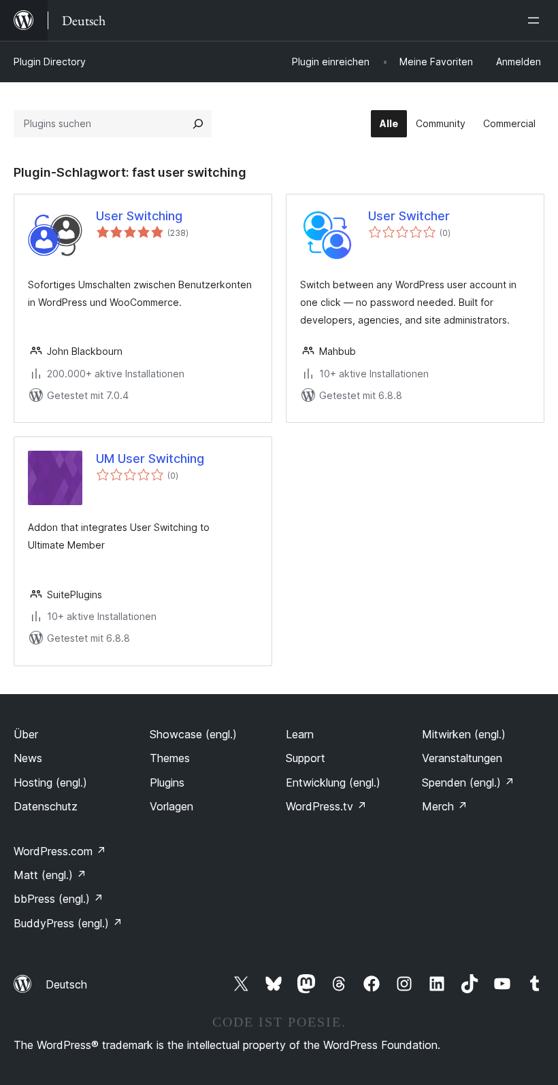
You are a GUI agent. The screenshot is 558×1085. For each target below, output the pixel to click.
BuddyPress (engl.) (68, 923)
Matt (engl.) (50, 875)
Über (26, 734)
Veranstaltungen (462, 758)
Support (305, 758)
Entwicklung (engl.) (333, 782)
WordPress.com (60, 851)
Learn (300, 734)
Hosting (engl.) (50, 782)
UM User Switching (150, 458)
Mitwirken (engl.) (464, 734)
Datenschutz (46, 806)
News (28, 758)
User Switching (139, 216)
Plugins (167, 782)
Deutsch (66, 984)
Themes (170, 758)
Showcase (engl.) (193, 734)
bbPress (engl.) (58, 899)
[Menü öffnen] (536, 20)
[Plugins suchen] (198, 123)
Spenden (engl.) (468, 782)
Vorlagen (171, 806)
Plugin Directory (50, 61)
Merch (444, 806)
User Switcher (409, 216)
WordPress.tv (326, 806)
